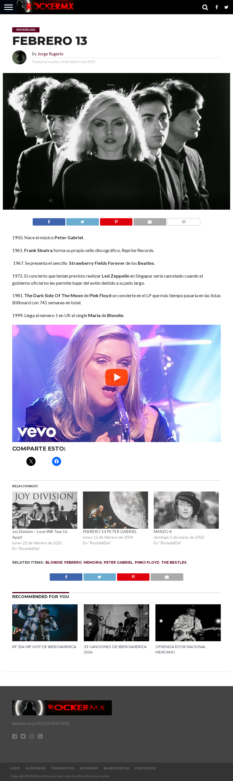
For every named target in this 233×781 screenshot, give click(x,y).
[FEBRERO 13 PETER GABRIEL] (115, 510)
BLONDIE (54, 562)
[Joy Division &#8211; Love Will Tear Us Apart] (44, 510)
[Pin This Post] (116, 220)
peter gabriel (118, 562)
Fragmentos (62, 768)
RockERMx (89, 768)
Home (15, 768)
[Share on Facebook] (49, 220)
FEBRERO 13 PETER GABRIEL (110, 531)
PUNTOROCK (145, 768)
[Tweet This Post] (82, 220)
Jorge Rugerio (50, 53)
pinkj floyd (147, 562)
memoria (93, 562)
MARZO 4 (163, 531)
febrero (73, 562)
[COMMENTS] (183, 220)
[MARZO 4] (186, 510)
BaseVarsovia (116, 768)
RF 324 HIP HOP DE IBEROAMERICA (44, 647)
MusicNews (36, 768)
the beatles (173, 562)
